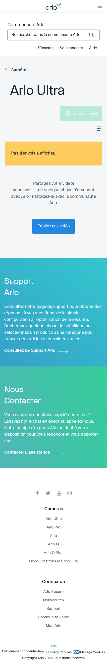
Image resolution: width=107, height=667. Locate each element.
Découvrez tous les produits (53, 561)
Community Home (53, 617)
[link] (53, 116)
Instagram (69, 493)
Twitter (48, 493)
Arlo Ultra (54, 519)
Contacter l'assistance (27, 452)
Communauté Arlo (26, 25)
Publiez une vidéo (54, 226)
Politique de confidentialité (21, 651)
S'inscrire (46, 48)
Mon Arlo (53, 626)
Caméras (20, 70)
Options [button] (99, 129)
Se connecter (71, 48)
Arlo (53, 536)
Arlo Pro (53, 527)
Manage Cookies (92, 652)
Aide (93, 48)
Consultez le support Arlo (29, 350)
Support (53, 609)
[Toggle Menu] (100, 6)
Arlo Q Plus (53, 553)
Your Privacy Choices (56, 652)
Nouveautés (53, 600)
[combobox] (53, 34)
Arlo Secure (53, 592)
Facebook (37, 493)
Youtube (59, 493)
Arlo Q (53, 544)
